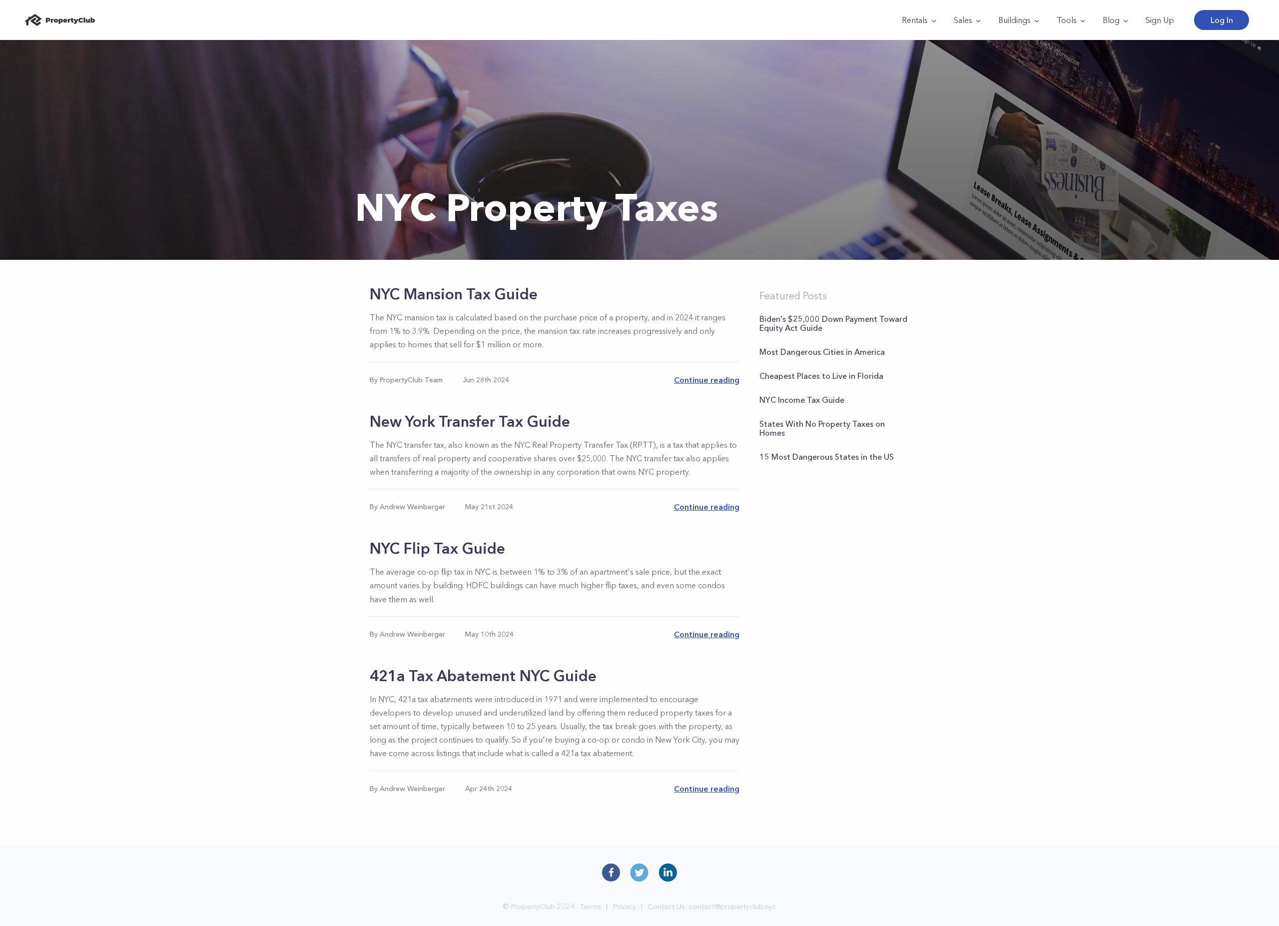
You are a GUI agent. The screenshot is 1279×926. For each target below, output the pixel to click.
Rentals (915, 20)
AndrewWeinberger (412, 506)
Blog (1111, 20)
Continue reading (706, 380)
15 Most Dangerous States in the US (826, 457)
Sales (963, 20)
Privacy (624, 906)
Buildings (1014, 20)
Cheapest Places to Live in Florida (821, 376)
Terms (590, 906)
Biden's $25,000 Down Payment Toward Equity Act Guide (833, 323)
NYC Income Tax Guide (801, 400)
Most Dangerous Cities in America (822, 352)
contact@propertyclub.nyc (732, 906)
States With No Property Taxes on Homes (822, 428)
